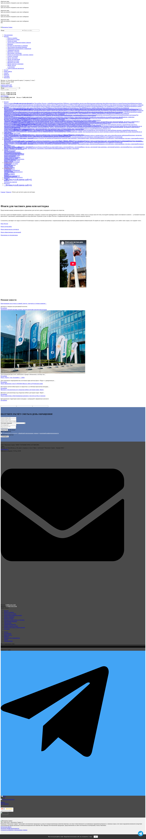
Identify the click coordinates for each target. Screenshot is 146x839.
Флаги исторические (116, 137)
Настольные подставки (108, 118)
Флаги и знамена (9, 103)
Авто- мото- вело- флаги (30, 108)
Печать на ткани (12, 41)
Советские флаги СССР (64, 105)
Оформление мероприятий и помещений (19, 48)
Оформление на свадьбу (87, 128)
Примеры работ (8, 139)
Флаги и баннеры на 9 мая (109, 108)
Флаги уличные (27, 141)
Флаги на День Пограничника (57, 108)
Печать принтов (96, 117)
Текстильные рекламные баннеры (17, 47)
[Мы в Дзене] (73, 647)
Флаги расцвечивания (93, 106)
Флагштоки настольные (129, 115)
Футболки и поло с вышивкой (56, 119)
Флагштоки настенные (115, 115)
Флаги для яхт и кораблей (15, 108)
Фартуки (59, 121)
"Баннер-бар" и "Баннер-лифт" (69, 118)
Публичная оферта (9, 174)
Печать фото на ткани (52, 117)
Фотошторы (65, 121)
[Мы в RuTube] (73, 645)
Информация (8, 168)
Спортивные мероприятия (37, 127)
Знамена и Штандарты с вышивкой (37, 119)
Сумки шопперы (9, 134)
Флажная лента (83, 106)
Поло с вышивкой (44, 136)
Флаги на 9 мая (106, 137)
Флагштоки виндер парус (24, 115)
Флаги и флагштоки (10, 141)
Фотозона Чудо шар (58, 125)
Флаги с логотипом (70, 103)
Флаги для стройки (105, 106)
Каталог (6, 36)
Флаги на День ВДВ (42, 108)
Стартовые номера (108, 126)
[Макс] (73, 796)
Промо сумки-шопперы (47, 130)
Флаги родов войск (53, 141)
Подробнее (4, 308)
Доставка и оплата (9, 151)
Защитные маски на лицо (95, 131)
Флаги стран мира (110, 105)
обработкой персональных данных (28, 433)
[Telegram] (73, 723)
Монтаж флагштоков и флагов (13, 153)
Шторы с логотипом (55, 131)
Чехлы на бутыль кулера (39, 147)
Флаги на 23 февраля (123, 108)
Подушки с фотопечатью (90, 138)
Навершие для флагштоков (29, 118)
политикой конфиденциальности (49, 433)
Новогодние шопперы (49, 134)
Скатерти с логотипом (15, 131)
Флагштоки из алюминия (73, 115)
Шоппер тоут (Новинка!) (21, 134)
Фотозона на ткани (69, 120)
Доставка (6, 76)
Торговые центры (47, 128)
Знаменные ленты (32, 105)
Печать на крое (105, 117)
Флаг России (35, 103)
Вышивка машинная (10, 119)
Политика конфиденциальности (13, 171)
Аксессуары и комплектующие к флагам (19, 42)
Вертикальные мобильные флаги (96, 103)
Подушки (7, 629)
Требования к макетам (10, 182)
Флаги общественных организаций (68, 106)
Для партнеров (8, 35)
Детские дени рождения (73, 128)
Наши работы (8, 71)
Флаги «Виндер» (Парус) (66, 141)
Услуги (6, 70)
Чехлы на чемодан (107, 124)
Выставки (85, 127)
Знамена (24, 105)
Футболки (53, 148)
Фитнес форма (53, 136)
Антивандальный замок (54, 118)
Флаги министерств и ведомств (28, 106)
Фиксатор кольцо (97, 118)
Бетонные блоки (42, 118)
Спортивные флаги (121, 105)
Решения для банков (100, 121)
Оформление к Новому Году (102, 128)
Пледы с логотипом (28, 131)
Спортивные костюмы (64, 136)
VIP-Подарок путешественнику (26, 124)
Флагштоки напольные (102, 115)
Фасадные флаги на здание (114, 103)
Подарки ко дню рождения (82, 124)
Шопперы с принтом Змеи (76, 134)
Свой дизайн (7, 138)
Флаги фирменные (79, 141)
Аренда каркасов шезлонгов (15, 68)
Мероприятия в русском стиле (20, 127)
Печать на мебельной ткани (38, 117)
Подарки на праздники (10, 124)
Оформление (7, 127)
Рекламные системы (47, 125)
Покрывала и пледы (103, 138)
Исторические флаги (85, 105)
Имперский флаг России (98, 105)
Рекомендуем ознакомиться (12, 170)
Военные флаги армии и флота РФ (47, 105)
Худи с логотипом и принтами (42, 148)
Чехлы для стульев (15, 133)
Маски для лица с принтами (129, 138)
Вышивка (10, 44)
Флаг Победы (75, 105)
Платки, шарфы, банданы (80, 131)
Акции (6, 179)
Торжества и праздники (35, 128)
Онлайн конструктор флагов (22, 103)
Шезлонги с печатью (26, 138)
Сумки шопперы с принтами (75, 138)
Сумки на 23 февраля (62, 134)
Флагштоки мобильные (121, 135)
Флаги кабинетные (37, 141)
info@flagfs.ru (4, 96)
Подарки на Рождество (43, 124)
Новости (6, 74)
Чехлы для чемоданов (13, 59)
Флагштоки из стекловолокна (71, 137)
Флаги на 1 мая (89, 108)
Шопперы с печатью (13, 51)
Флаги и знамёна (12, 38)
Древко (117, 118)
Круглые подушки (86, 130)
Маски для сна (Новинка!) (41, 131)
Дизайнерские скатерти (60, 138)
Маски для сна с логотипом (11, 66)
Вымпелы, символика (128, 117)
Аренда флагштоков (10, 150)
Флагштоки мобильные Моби (40, 115)
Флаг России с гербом (45, 103)
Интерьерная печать (86, 117)
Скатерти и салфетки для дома (48, 121)
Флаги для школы (67, 127)
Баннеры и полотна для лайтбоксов (43, 138)
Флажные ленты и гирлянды (92, 135)
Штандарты (130, 106)
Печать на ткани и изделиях (12, 138)
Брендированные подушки (61, 130)
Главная (3, 192)
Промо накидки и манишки (15, 64)
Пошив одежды (8, 166)
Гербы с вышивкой (21, 119)
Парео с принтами (75, 117)
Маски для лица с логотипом (70, 148)
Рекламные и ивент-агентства (19, 128)
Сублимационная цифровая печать (14, 159)
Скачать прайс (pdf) (6, 85)
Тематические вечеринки (59, 128)
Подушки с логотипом (63, 147)
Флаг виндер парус (81, 103)
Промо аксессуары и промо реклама (14, 627)
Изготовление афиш (116, 117)
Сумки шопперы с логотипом (105, 147)
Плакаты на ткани (80, 120)
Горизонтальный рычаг (85, 118)
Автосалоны (91, 127)
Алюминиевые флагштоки (55, 142)
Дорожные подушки (13, 60)
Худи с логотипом (21, 136)
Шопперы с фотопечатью (36, 134)
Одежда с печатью (12, 56)
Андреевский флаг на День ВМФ (75, 108)
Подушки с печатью (21, 121)
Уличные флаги (126, 103)
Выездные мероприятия (113, 121)
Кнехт (121, 118)
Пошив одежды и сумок (11, 626)
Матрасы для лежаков (34, 130)
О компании (7, 169)
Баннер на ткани (22, 125)
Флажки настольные (16, 105)
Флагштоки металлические (88, 115)
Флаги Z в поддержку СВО (119, 106)
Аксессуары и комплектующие (13, 118)
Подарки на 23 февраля (56, 124)
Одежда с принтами (10, 136)
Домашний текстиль (13, 50)
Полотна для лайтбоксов (34, 125)
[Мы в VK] (73, 648)
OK (96, 836)
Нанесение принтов (10, 165)
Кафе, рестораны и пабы (127, 121)
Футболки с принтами (32, 136)
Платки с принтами (64, 117)
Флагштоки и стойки (13, 39)
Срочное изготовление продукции (14, 154)
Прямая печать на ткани (11, 163)
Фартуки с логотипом (67, 131)
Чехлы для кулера (12, 57)
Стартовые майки (118, 126)
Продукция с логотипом (14, 53)
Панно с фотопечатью (75, 121)
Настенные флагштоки (40, 142)
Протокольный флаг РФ (58, 103)
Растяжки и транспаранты (93, 120)
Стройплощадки (77, 127)
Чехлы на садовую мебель (88, 121)
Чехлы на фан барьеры (130, 126)
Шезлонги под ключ (13, 62)
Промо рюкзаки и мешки (119, 124)
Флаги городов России (12, 106)
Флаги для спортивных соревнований (91, 137)
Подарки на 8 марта (69, 124)
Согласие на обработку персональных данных (14, 830)
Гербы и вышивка (9, 617)
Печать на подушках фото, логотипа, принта (20, 54)
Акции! (6, 73)
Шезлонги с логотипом (21, 130)
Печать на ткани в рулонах (22, 117)
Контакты (7, 77)
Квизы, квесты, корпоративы (53, 127)
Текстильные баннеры (10, 125)
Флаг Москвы (98, 108)
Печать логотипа (9, 130)
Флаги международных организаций (47, 106)
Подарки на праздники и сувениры (17, 45)
